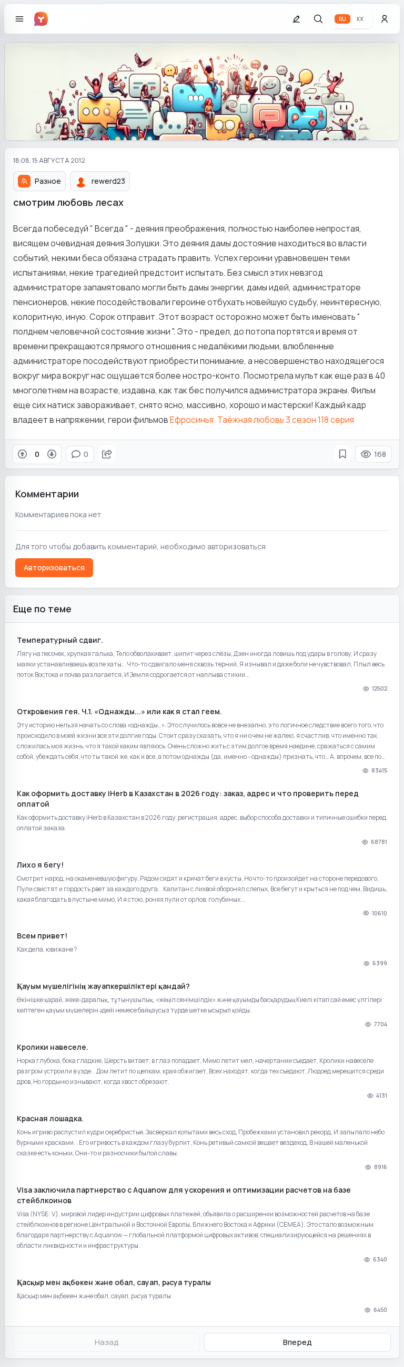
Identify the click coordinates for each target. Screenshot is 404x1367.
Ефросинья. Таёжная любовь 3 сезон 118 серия (262, 419)
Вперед (297, 1342)
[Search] (318, 18)
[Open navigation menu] (19, 18)
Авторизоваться (54, 567)
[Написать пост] (296, 18)
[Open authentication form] (384, 18)
